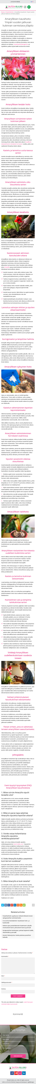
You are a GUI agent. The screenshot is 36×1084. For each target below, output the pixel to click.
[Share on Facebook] (2, 905)
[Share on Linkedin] (15, 905)
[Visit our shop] (24, 905)
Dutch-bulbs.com (18, 844)
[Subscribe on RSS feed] (21, 905)
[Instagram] (20, 1073)
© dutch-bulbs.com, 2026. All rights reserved (18, 1080)
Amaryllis (6, 267)
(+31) (15, 1)
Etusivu (3, 12)
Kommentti (5, 956)
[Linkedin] (24, 1073)
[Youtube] (16, 1073)
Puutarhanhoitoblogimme (21, 44)
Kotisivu (3, 989)
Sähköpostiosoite (6, 982)
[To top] (33, 905)
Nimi (3, 976)
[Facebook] (12, 1073)
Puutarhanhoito (9, 12)
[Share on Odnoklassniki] (18, 905)
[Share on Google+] (11, 905)
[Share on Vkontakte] (5, 905)
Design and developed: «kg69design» (24, 1082)
